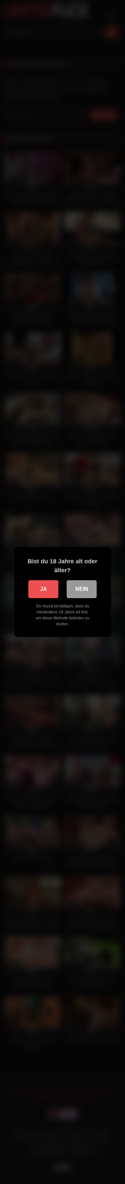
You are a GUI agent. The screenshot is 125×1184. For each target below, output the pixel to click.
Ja (43, 589)
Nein (81, 589)
